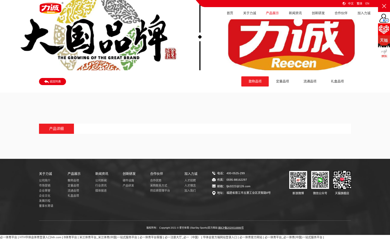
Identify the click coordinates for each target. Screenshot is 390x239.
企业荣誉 (44, 190)
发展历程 (44, 200)
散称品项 (255, 81)
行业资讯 (101, 185)
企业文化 (44, 195)
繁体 (359, 3)
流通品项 (309, 81)
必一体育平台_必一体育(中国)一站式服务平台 (293, 237)
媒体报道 (101, 190)
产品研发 (128, 185)
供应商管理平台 (160, 190)
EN (367, 3)
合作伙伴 (341, 13)
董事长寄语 (46, 205)
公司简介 (44, 180)
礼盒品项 (337, 81)
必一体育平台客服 (151, 237)
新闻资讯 (295, 13)
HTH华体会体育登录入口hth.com (40, 237)
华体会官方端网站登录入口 (220, 237)
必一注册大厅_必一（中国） (182, 237)
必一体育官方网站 (250, 237)
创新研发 (318, 13)
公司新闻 (101, 180)
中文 (351, 3)
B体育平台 (70, 237)
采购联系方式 (158, 185)
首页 (230, 13)
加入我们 (190, 190)
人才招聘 (190, 180)
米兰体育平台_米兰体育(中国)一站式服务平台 (108, 237)
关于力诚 (249, 13)
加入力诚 (364, 13)
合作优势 (155, 180)
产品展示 (272, 13)
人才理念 (190, 185)
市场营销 (44, 185)
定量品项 (282, 81)
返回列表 (55, 81)
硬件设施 (128, 180)
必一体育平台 (8, 237)
